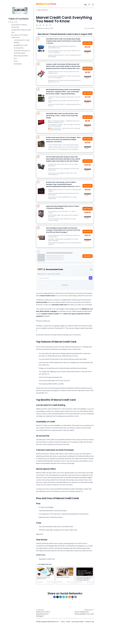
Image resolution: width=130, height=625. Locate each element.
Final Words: (18, 64)
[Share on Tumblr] (72, 597)
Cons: (16, 61)
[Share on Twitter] (57, 597)
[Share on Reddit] (69, 597)
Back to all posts (43, 10)
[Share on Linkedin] (60, 597)
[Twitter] (93, 622)
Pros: (15, 58)
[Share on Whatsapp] (66, 597)
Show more (14, 22)
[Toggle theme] (91, 269)
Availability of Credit (20, 45)
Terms (63, 622)
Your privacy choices (77, 622)
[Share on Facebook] (54, 597)
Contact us (88, 622)
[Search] (89, 4)
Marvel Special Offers (21, 56)
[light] (93, 4)
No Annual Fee (18, 48)
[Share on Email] (75, 597)
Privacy (68, 622)
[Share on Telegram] (63, 597)
